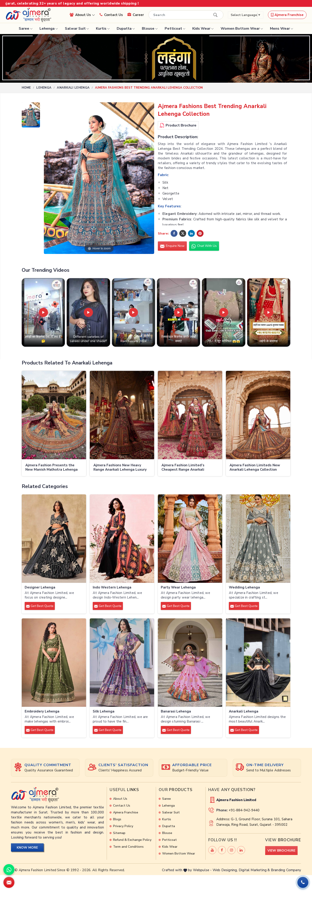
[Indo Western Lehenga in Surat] (122, 538)
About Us (83, 15)
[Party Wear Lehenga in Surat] (190, 538)
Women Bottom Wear (240, 28)
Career (138, 15)
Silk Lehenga (103, 711)
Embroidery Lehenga (42, 711)
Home (26, 88)
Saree (24, 28)
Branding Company (286, 870)
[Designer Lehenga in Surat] (54, 538)
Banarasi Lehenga (176, 711)
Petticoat (173, 28)
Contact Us (113, 15)
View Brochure (281, 850)
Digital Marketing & (254, 870)
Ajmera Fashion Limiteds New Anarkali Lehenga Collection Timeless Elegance (255, 467)
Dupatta (124, 28)
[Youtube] (212, 850)
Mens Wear (280, 28)
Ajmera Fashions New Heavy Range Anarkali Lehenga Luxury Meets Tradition (120, 467)
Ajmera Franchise (289, 15)
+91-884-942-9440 (244, 810)
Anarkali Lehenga (73, 88)
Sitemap (119, 833)
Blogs (117, 819)
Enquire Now (175, 246)
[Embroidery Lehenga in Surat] (54, 662)
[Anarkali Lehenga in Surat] (258, 662)
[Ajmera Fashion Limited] (28, 15)
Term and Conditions (128, 846)
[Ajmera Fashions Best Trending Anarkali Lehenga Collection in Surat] (31, 116)
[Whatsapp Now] (8, 869)
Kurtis (101, 28)
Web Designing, (225, 870)
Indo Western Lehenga (112, 587)
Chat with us (206, 246)
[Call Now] (302, 882)
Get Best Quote (41, 606)
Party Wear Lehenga (178, 587)
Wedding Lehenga (244, 587)
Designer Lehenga (40, 587)
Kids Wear (201, 28)
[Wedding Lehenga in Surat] (258, 538)
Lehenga (47, 28)
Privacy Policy (123, 826)
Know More (27, 847)
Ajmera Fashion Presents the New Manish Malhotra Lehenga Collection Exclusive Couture (51, 467)
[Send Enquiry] (8, 882)
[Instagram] (231, 850)
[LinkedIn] (241, 850)
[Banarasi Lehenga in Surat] (190, 662)
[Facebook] (222, 850)
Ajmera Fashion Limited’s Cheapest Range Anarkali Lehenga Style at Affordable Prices (186, 467)
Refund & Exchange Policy (132, 840)
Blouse (148, 28)
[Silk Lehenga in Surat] (122, 662)
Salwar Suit (75, 28)
